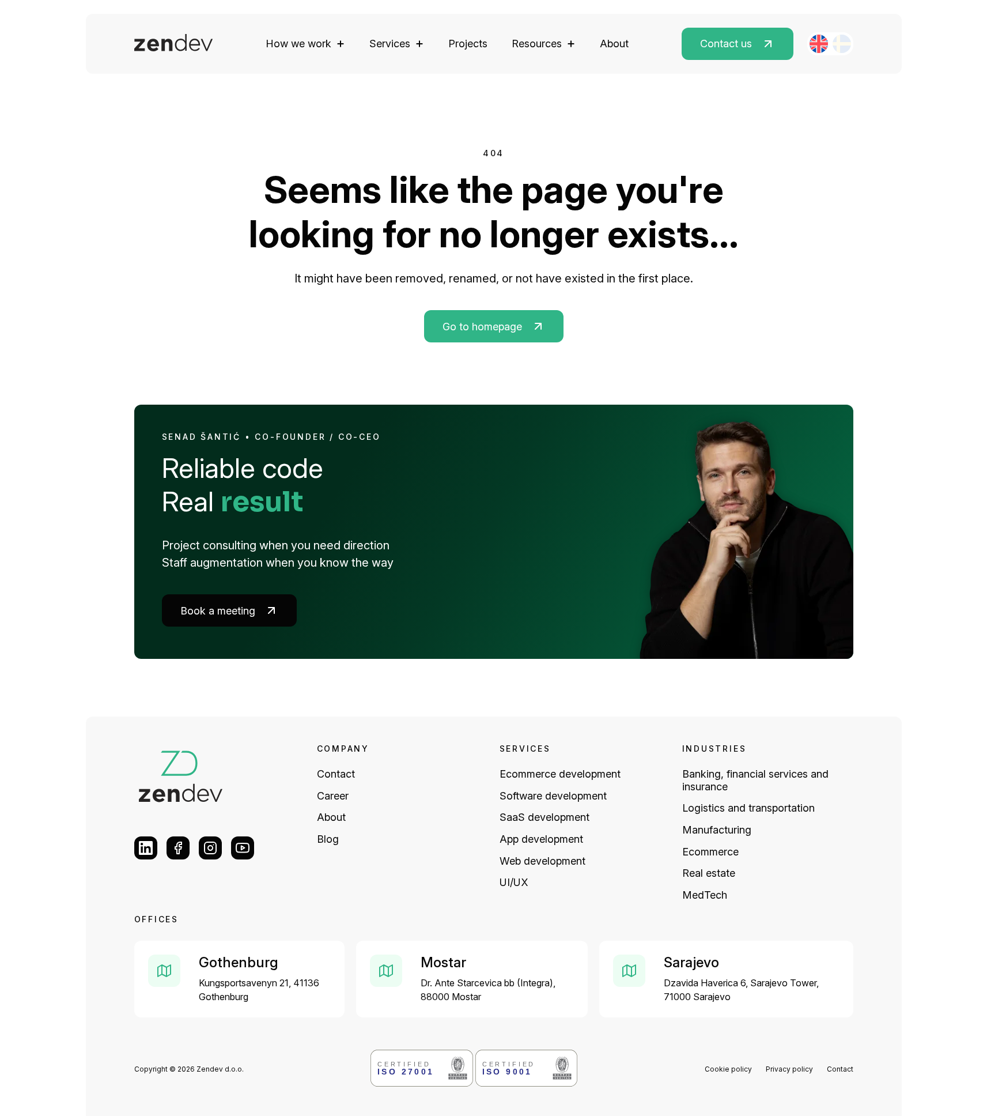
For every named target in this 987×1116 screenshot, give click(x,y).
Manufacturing (716, 830)
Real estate (708, 873)
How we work (298, 43)
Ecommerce (710, 852)
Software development (553, 796)
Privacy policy (789, 1069)
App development (541, 839)
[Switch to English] (819, 44)
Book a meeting (217, 611)
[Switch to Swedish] (842, 44)
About (614, 43)
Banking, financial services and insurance (755, 780)
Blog (328, 839)
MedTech (704, 895)
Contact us (726, 43)
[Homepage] (173, 43)
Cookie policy (728, 1069)
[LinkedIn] (145, 847)
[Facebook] (178, 847)
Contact (336, 774)
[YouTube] (242, 847)
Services (389, 43)
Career (333, 796)
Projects (467, 43)
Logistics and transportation (748, 808)
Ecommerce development (560, 774)
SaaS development (544, 817)
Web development (542, 861)
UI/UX (514, 882)
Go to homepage (482, 327)
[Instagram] (210, 847)
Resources (537, 43)
